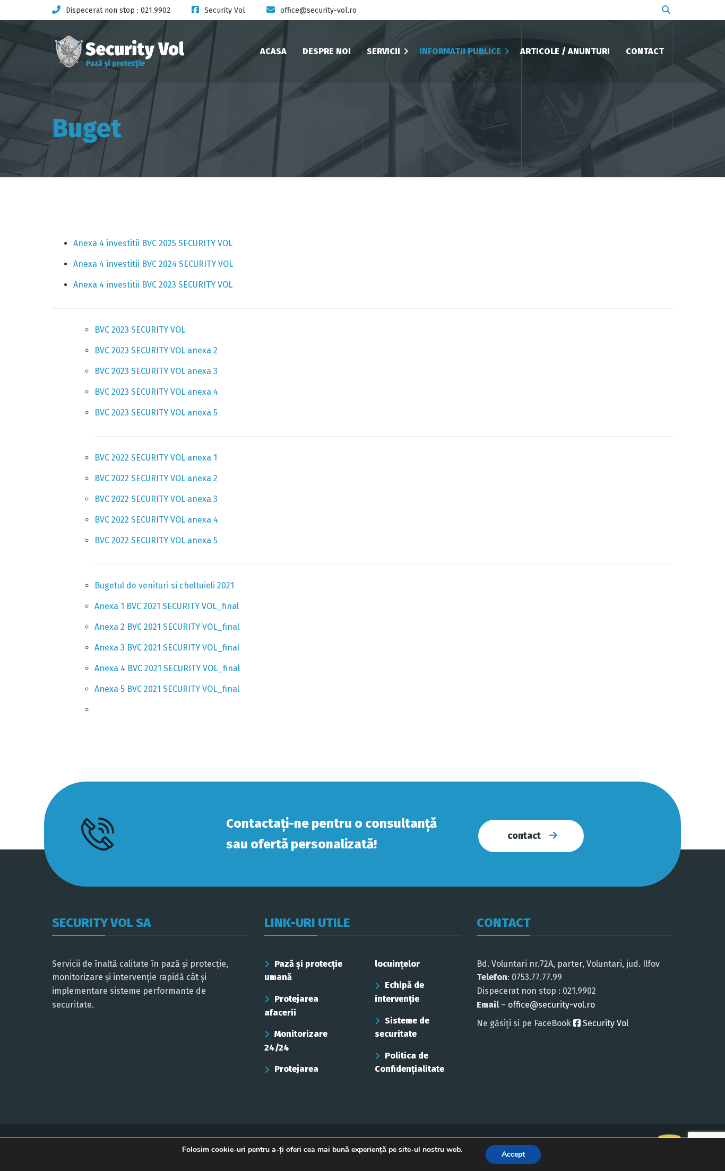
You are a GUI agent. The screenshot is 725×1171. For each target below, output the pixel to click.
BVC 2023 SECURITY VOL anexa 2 (156, 350)
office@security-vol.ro (551, 1005)
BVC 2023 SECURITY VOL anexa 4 (156, 392)
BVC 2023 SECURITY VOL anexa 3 (156, 371)
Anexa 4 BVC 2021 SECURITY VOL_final (167, 668)
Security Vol (604, 1023)
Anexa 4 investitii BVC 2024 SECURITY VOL (153, 264)
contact (524, 836)
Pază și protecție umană (303, 971)
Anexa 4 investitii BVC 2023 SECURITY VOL (152, 285)
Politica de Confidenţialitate (409, 1062)
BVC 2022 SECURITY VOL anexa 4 (156, 520)
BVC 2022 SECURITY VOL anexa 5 (156, 540)
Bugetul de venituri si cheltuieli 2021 (164, 585)
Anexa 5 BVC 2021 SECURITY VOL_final (166, 689)
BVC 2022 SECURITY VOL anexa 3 (156, 499)
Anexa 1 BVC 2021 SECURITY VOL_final (166, 606)
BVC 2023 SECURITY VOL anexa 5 (156, 412)
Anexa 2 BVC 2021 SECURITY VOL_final (166, 627)
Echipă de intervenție (399, 992)
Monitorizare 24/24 (295, 1041)
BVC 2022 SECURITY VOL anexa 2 (156, 478)
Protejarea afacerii (291, 1006)
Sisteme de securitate (402, 1027)
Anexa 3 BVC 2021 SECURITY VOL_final (166, 648)
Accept (513, 1154)
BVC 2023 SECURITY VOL (139, 330)
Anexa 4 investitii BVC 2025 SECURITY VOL (152, 243)
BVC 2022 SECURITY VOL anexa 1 (155, 458)
